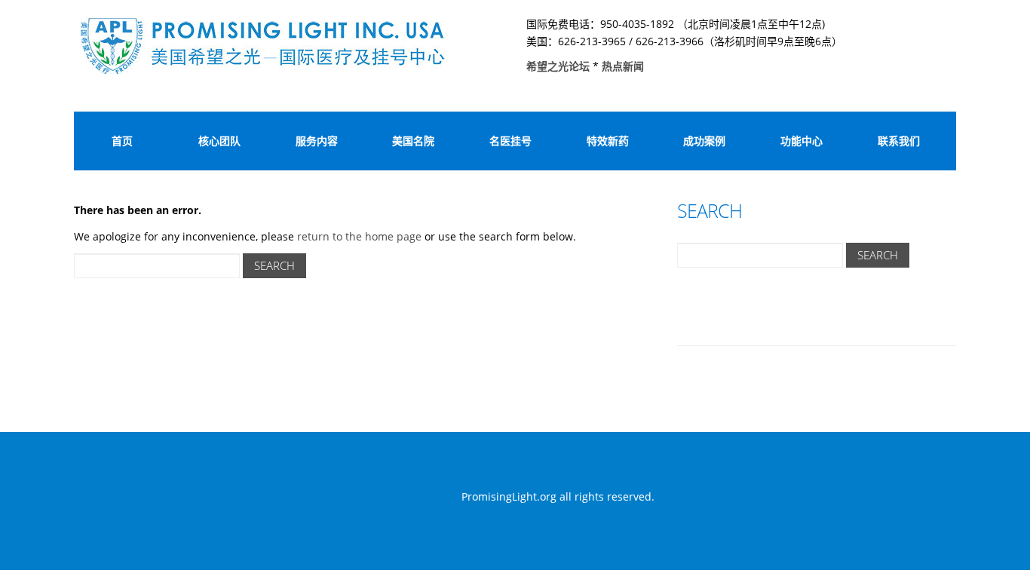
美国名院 (413, 141)
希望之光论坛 (559, 66)
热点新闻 (623, 66)
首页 (122, 141)
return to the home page (359, 236)
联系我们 (899, 141)
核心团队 (219, 141)
